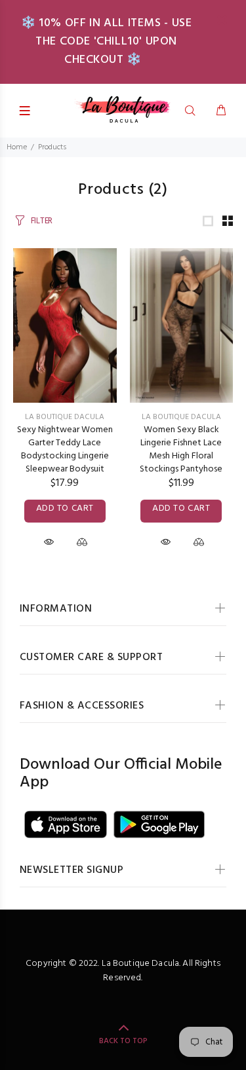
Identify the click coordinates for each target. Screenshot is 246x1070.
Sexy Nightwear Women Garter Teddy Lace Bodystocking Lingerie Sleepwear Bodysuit (65, 449)
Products (52, 147)
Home (17, 147)
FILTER (41, 221)
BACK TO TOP (123, 1041)
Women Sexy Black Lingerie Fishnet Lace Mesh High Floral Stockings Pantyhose (181, 449)
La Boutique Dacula (64, 417)
